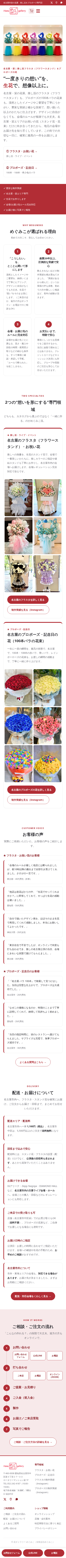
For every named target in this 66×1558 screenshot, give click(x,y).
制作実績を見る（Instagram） (28, 609)
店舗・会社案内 (42, 1518)
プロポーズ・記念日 (44, 1474)
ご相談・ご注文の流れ (14, 1513)
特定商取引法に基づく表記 (48, 1523)
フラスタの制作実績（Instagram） (44, 1481)
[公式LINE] (61, 2)
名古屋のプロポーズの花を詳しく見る (31, 789)
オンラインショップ (44, 1513)
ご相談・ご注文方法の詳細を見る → (33, 1441)
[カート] (31, 11)
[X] (51, 3)
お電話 (55, 1355)
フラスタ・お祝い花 (44, 1470)
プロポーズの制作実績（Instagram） (46, 1490)
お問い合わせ (10, 1528)
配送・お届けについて (14, 1518)
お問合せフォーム (12, 1552)
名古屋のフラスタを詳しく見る (28, 599)
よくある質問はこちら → (33, 1062)
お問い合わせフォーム (21, 1355)
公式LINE (37, 1355)
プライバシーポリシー (46, 1528)
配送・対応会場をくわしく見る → (33, 1296)
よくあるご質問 (11, 1523)
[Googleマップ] (56, 2)
